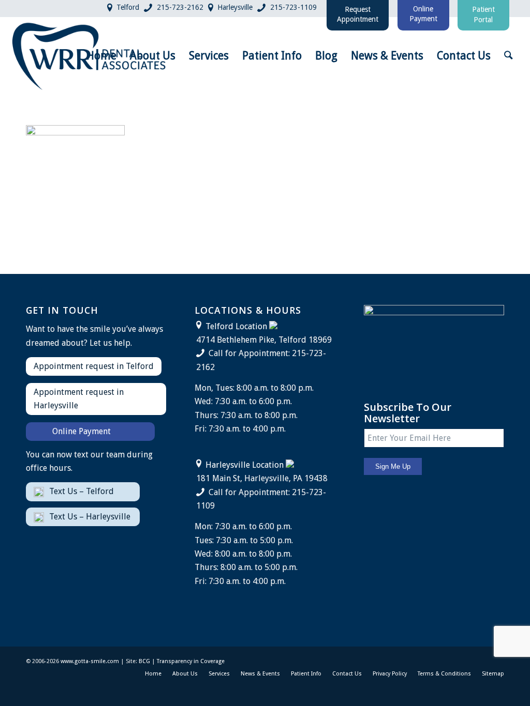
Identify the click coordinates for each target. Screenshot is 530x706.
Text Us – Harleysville (89, 516)
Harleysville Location (244, 465)
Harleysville (235, 7)
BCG (144, 661)
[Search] (508, 56)
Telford (127, 7)
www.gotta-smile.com (90, 661)
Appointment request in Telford (94, 366)
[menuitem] (101, 56)
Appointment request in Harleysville (79, 398)
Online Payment (81, 431)
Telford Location (236, 326)
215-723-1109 (293, 7)
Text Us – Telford (81, 491)
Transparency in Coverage (191, 661)
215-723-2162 (180, 7)
